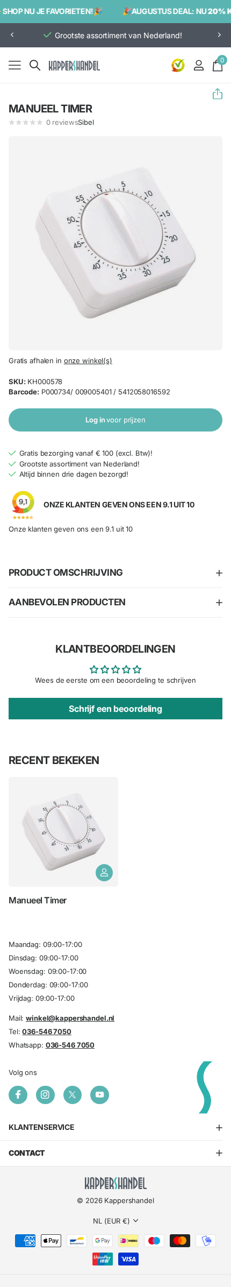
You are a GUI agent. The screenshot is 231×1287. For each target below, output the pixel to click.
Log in (115, 419)
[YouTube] (99, 1094)
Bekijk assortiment (15, 65)
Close (115, 1127)
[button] (12, 35)
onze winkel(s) (88, 360)
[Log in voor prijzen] (104, 872)
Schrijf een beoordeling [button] (115, 708)
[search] (35, 65)
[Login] (198, 65)
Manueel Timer (38, 900)
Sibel (85, 122)
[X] (72, 1094)
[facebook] (18, 1094)
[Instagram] (45, 1094)
